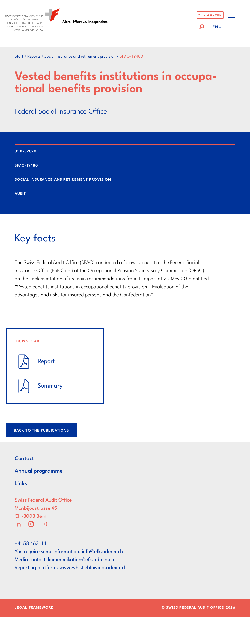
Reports (34, 57)
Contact (24, 458)
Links (21, 483)
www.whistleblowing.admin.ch (93, 568)
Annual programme (39, 471)
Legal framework (34, 608)
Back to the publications (41, 431)
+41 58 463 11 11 (31, 543)
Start (19, 57)
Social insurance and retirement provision (80, 57)
